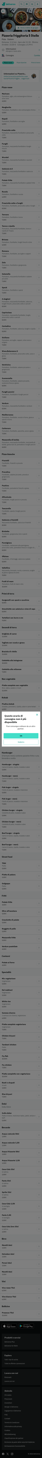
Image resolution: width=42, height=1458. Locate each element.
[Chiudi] (37, 714)
